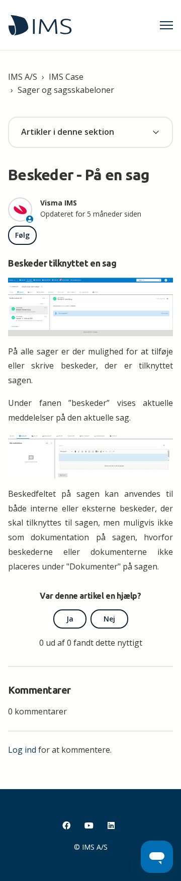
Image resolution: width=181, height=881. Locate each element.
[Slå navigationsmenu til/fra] (166, 25)
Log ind (22, 749)
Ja (69, 619)
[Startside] (40, 25)
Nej (109, 619)
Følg (22, 235)
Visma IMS (58, 203)
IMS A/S (22, 76)
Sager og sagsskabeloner (66, 89)
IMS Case (66, 76)
